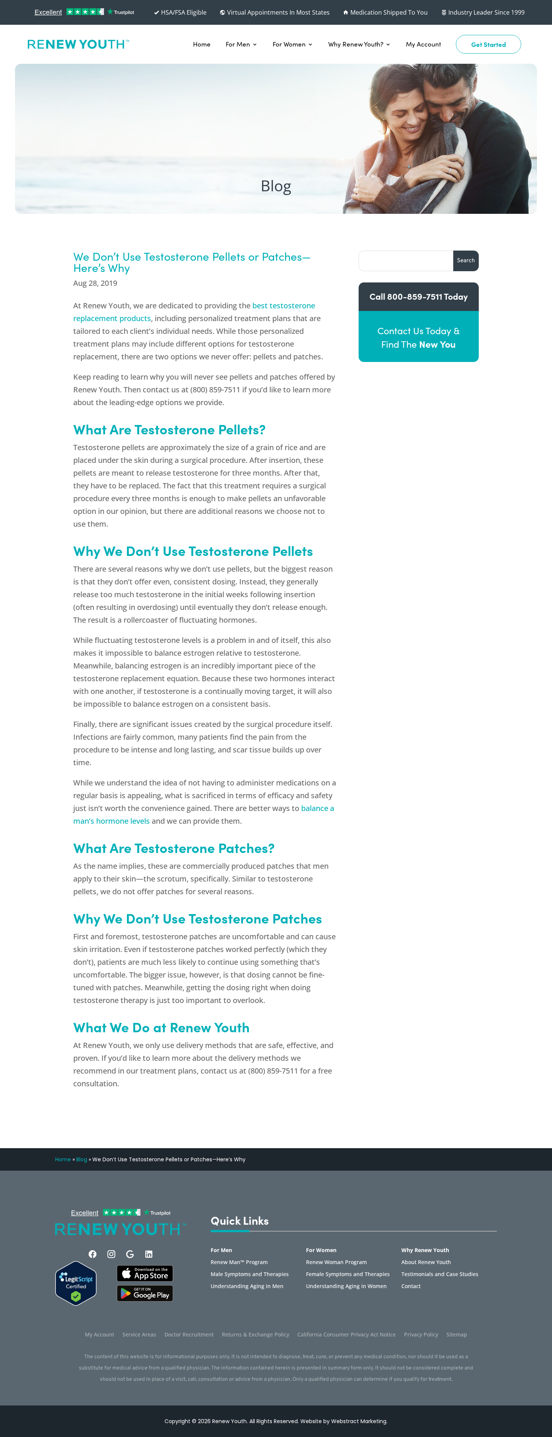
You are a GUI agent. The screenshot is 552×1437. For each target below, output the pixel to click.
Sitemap (456, 1335)
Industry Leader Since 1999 (486, 12)
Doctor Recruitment (189, 1335)
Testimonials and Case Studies (439, 1275)
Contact (411, 1287)
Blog (81, 1159)
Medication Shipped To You (388, 12)
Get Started (488, 44)
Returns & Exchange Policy (255, 1335)
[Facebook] (92, 1254)
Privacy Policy (421, 1335)
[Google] (130, 1254)
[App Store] (145, 1299)
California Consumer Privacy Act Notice (346, 1335)
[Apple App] (145, 1279)
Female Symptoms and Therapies (348, 1275)
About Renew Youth (426, 1263)
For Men (238, 44)
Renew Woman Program (336, 1263)
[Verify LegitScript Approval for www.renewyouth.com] (76, 1303)
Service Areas (139, 1335)
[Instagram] (111, 1254)
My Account (423, 44)
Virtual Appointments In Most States (278, 12)
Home (202, 44)
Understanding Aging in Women (346, 1287)
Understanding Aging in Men (247, 1287)
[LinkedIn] (148, 1254)
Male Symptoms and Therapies (250, 1275)
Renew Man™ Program (239, 1263)
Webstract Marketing (358, 1421)
